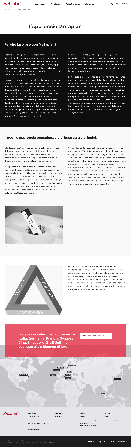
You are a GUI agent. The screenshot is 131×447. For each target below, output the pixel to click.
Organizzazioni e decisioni (36, 420)
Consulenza (32, 413)
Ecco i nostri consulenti (94, 336)
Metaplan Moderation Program (89, 420)
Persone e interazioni (35, 416)
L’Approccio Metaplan (112, 420)
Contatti (124, 4)
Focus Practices (59, 413)
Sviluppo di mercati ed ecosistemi (39, 423)
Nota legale (7, 440)
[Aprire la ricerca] (112, 4)
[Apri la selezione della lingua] (117, 4)
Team (107, 416)
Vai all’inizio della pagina (118, 441)
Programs (83, 416)
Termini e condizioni (32, 440)
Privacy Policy (18, 440)
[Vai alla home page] (12, 4)
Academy (82, 413)
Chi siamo (108, 413)
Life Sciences (58, 416)
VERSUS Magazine (33, 429)
